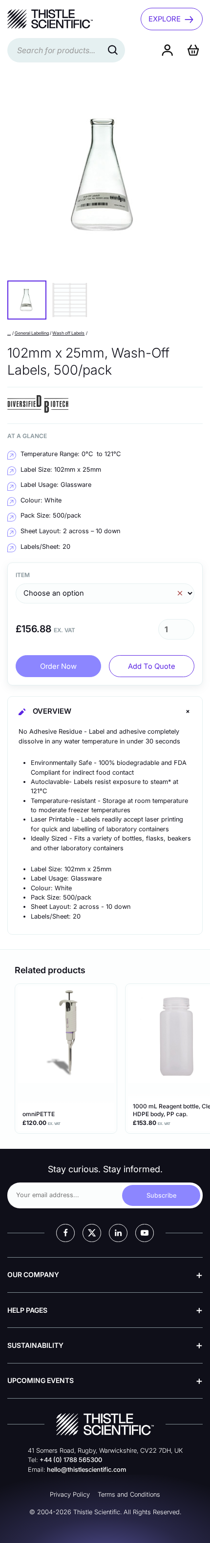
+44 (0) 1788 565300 (71, 1459)
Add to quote (151, 666)
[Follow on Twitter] (92, 1233)
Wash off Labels (68, 333)
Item (23, 575)
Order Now (58, 666)
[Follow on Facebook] (65, 1233)
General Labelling (32, 333)
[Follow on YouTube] (144, 1233)
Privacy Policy (70, 1494)
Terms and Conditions (129, 1494)
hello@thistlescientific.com (86, 1469)
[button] (26, 300)
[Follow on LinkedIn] (118, 1233)
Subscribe (161, 1195)
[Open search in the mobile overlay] (66, 50)
